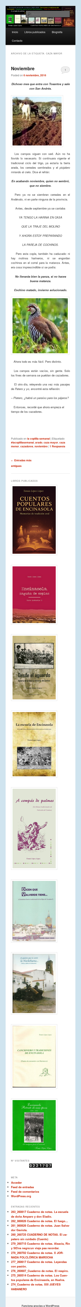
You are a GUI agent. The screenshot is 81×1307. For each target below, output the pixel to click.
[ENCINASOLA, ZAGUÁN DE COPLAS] (40, 595)
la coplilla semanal (38, 438)
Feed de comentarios (25, 1191)
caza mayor (51, 442)
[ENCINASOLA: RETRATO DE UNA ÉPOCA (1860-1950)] (40, 1125)
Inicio (15, 32)
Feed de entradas (22, 1187)
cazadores (26, 446)
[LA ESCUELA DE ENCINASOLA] (40, 744)
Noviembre (23, 68)
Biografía (57, 32)
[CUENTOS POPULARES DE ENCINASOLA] (40, 520)
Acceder (16, 1182)
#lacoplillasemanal (22, 442)
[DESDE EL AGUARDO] (40, 667)
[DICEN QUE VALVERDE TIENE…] (40, 911)
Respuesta (57, 446)
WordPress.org (21, 1196)
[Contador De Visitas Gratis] (40, 1167)
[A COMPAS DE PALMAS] (40, 828)
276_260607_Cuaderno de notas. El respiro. (40, 1271)
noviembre (41, 446)
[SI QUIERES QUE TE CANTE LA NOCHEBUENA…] (40, 983)
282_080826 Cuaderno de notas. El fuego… (39, 1221)
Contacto (17, 40)
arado (38, 442)
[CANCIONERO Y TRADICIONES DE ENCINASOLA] (40, 1056)
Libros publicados (34, 32)
